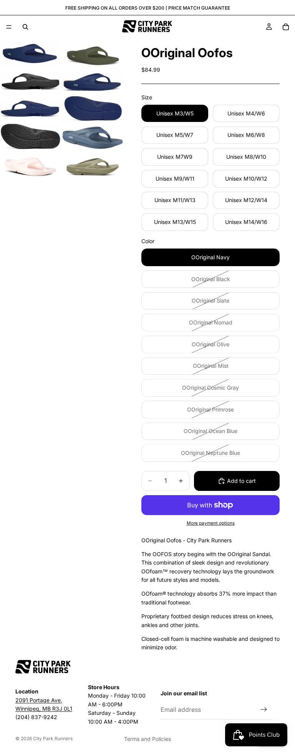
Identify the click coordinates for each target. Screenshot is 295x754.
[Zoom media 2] (92, 54)
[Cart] (285, 26)
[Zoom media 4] (92, 83)
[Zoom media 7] (30, 137)
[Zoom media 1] (30, 54)
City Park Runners (53, 738)
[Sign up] (264, 709)
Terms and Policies (147, 739)
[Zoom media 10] (92, 167)
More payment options (211, 523)
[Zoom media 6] (92, 109)
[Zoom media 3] (30, 83)
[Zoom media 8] (92, 137)
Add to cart (241, 480)
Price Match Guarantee (199, 8)
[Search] (25, 26)
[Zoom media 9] (30, 167)
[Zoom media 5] (30, 109)
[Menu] (9, 27)
